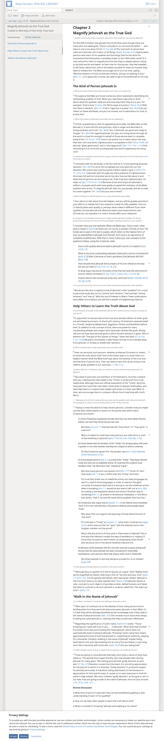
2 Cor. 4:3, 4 (81, 173)
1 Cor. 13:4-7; (110, 273)
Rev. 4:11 (130, 52)
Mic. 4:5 (106, 615)
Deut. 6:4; (121, 52)
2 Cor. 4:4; (140, 336)
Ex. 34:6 (104, 130)
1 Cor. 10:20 (78, 339)
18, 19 (112, 266)
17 (99, 427)
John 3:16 (83, 256)
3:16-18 (135, 273)
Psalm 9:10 (122, 623)
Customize (36, 736)
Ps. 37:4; (79, 682)
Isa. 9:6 (86, 578)
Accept (13, 736)
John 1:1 (124, 471)
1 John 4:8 (100, 105)
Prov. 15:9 (97, 182)
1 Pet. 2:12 (118, 364)
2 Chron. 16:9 (93, 139)
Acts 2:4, (94, 427)
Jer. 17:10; (87, 182)
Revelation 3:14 (94, 454)
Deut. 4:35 (122, 581)
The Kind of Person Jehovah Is (21, 43)
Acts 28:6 (142, 488)
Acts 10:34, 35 (140, 142)
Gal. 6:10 (85, 281)
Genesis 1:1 (111, 522)
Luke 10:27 (114, 645)
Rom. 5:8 (83, 259)
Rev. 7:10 (136, 438)
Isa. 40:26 (135, 108)
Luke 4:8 (86, 562)
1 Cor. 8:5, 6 (109, 49)
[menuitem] (156, 10)
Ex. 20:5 (87, 166)
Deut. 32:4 (136, 105)
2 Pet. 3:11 (88, 682)
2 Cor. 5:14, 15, (102, 266)
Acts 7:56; (127, 438)
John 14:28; (131, 451)
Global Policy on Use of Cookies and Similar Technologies (90, 726)
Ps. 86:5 (86, 133)
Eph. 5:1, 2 (78, 76)
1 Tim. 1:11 (136, 145)
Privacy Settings (37, 729)
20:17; (79, 578)
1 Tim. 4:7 (83, 664)
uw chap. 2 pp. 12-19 (18, 21)
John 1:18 (95, 474)
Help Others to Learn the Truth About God (27, 50)
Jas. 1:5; (127, 145)
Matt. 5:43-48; (135, 278)
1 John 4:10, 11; (123, 273)
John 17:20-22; (116, 438)
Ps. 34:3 (96, 191)
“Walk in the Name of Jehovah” (22, 58)
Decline (23, 736)
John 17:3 (84, 590)
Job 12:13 (99, 108)
